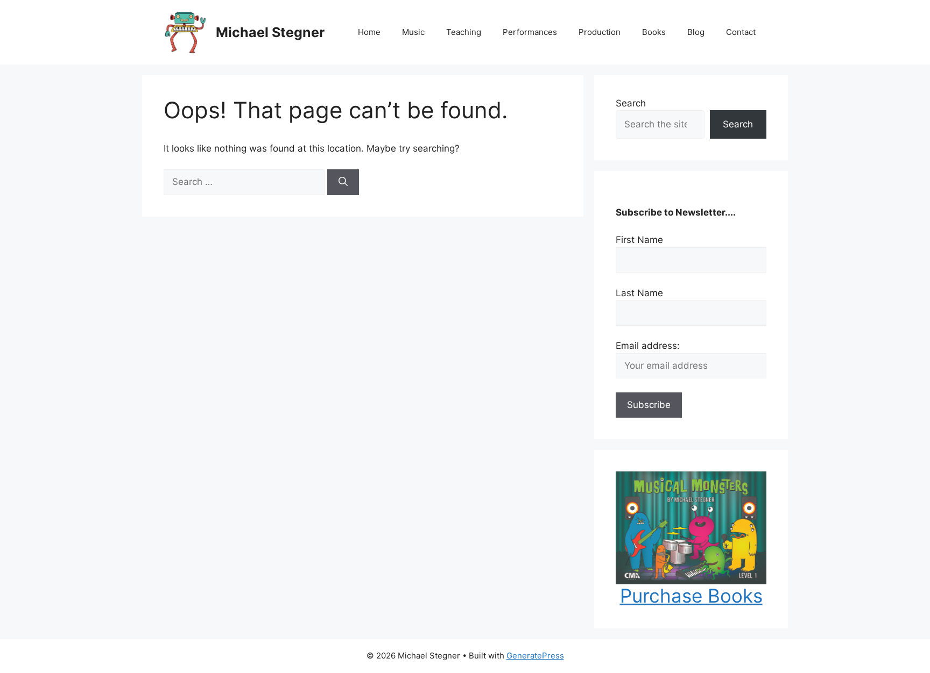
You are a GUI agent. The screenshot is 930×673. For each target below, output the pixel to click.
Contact (741, 32)
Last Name (639, 293)
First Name (639, 239)
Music (413, 32)
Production (600, 32)
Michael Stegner (270, 32)
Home (369, 32)
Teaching (463, 32)
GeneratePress (535, 655)
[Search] (343, 182)
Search (631, 103)
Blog (695, 32)
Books (654, 32)
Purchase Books (691, 595)
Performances (530, 32)
